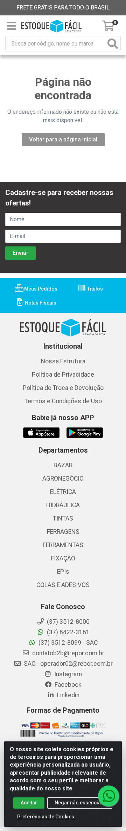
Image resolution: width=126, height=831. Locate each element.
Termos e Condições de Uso (63, 401)
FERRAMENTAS (63, 545)
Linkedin (67, 695)
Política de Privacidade (63, 374)
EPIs (63, 571)
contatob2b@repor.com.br (67, 653)
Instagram (67, 674)
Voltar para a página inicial (63, 139)
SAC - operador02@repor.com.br (67, 663)
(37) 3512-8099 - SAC (67, 642)
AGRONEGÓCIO (63, 478)
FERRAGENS (63, 531)
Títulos (94, 289)
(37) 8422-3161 (68, 632)
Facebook (67, 684)
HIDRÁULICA (63, 505)
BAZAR (63, 465)
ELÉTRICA (63, 491)
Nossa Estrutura (63, 361)
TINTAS (63, 518)
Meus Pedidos (40, 289)
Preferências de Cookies (45, 816)
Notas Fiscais (40, 303)
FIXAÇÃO (63, 558)
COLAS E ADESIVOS (63, 584)
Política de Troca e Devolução (63, 387)
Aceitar (29, 802)
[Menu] (11, 26)
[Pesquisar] (112, 43)
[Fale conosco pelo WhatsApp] (108, 795)
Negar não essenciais (80, 802)
